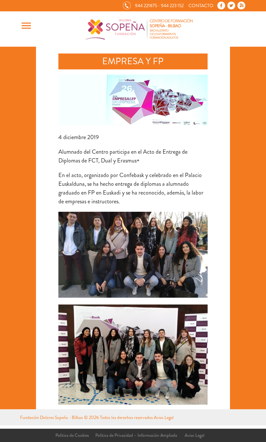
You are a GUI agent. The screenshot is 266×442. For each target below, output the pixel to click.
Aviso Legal (164, 417)
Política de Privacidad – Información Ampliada (136, 435)
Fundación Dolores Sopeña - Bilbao (51, 417)
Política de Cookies (72, 435)
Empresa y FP (132, 61)
